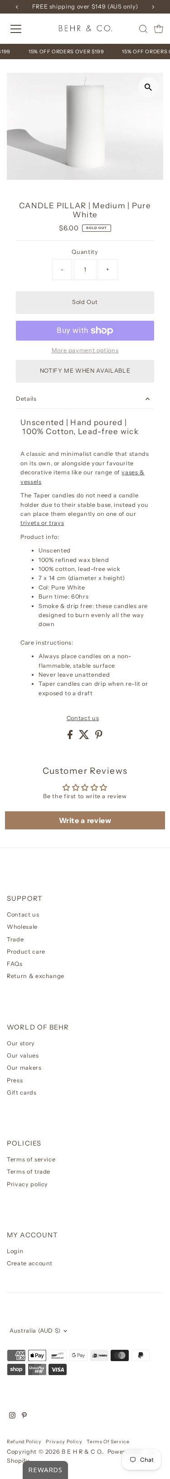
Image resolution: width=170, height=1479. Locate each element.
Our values (23, 1055)
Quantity (85, 251)
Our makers (24, 1067)
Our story (21, 1043)
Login (15, 1251)
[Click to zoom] (148, 87)
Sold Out (85, 302)
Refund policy (24, 1442)
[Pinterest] (24, 1417)
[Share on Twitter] (85, 737)
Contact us (83, 718)
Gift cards (21, 1092)
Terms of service (31, 1159)
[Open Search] (143, 29)
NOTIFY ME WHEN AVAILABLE (85, 370)
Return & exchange (35, 976)
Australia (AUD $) (35, 1330)
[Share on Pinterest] (98, 737)
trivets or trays (42, 523)
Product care (26, 951)
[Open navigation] (23, 29)
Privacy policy (27, 1184)
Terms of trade (28, 1171)
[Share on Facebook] (71, 737)
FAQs (15, 963)
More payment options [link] (85, 350)
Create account (30, 1263)
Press (15, 1080)
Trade (15, 939)
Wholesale (22, 926)
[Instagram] (12, 1417)
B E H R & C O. (82, 1451)
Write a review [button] (85, 820)
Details (26, 398)
